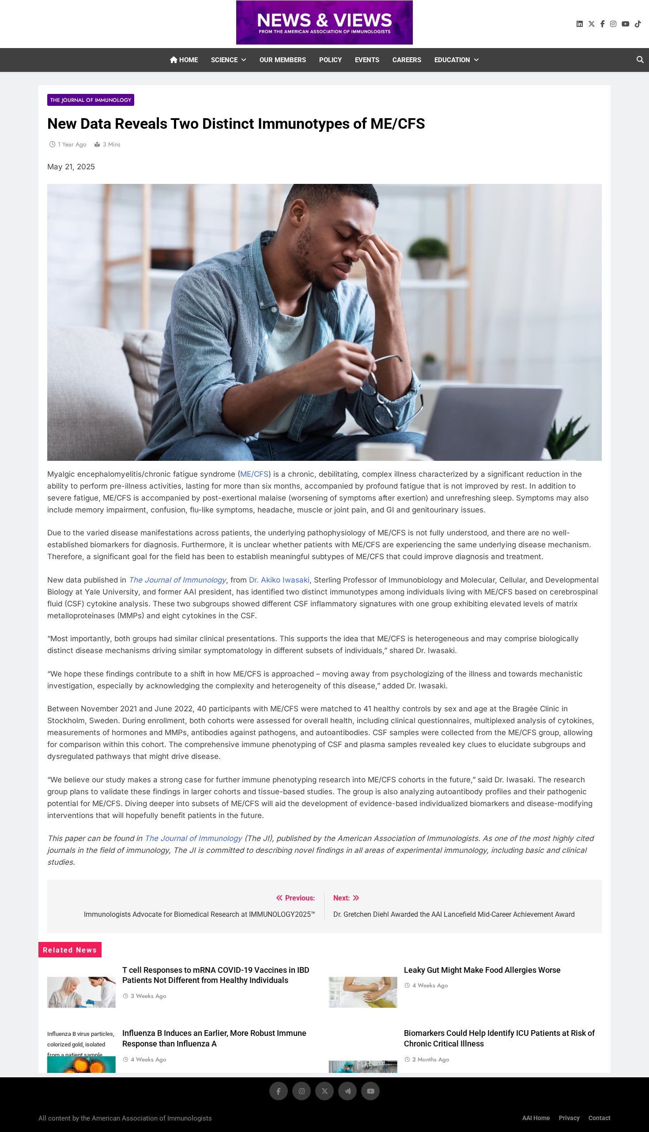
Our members (283, 60)
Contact (600, 1118)
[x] (591, 24)
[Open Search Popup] (640, 59)
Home (187, 60)
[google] (347, 1091)
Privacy (569, 1118)
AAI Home (536, 1118)
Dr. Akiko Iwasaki (279, 579)
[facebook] (602, 24)
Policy (330, 60)
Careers (406, 60)
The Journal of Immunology (90, 100)
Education (452, 60)
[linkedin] (579, 24)
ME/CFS (254, 474)
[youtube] (625, 24)
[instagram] (613, 24)
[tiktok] (638, 24)
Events (367, 60)
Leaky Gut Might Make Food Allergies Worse (482, 970)
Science (224, 60)
